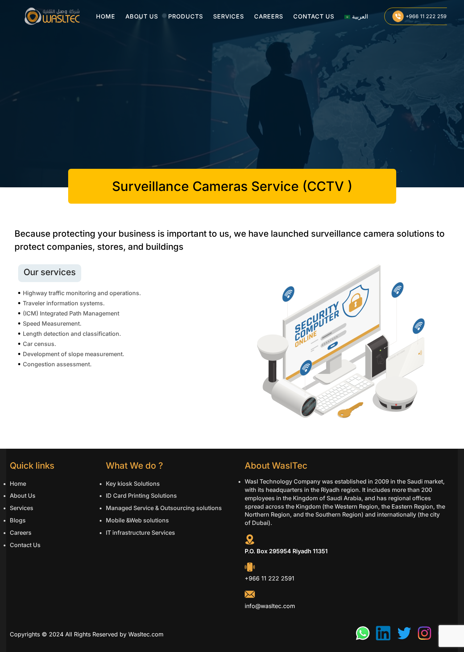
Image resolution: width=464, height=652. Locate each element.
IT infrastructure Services (140, 532)
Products (185, 16)
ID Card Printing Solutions (141, 495)
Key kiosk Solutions (133, 483)
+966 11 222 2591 (269, 578)
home (105, 16)
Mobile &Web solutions (137, 520)
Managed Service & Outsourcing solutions (164, 508)
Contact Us (313, 16)
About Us (141, 16)
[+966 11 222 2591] (250, 567)
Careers (268, 16)
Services (228, 16)
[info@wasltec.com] (250, 594)
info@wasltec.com (270, 606)
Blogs (18, 520)
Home (18, 483)
